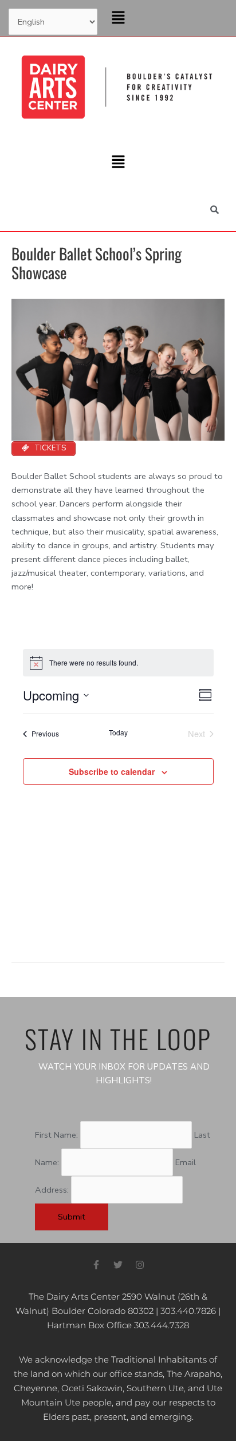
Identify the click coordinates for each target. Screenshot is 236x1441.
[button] (118, 18)
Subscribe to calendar (112, 771)
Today (118, 732)
